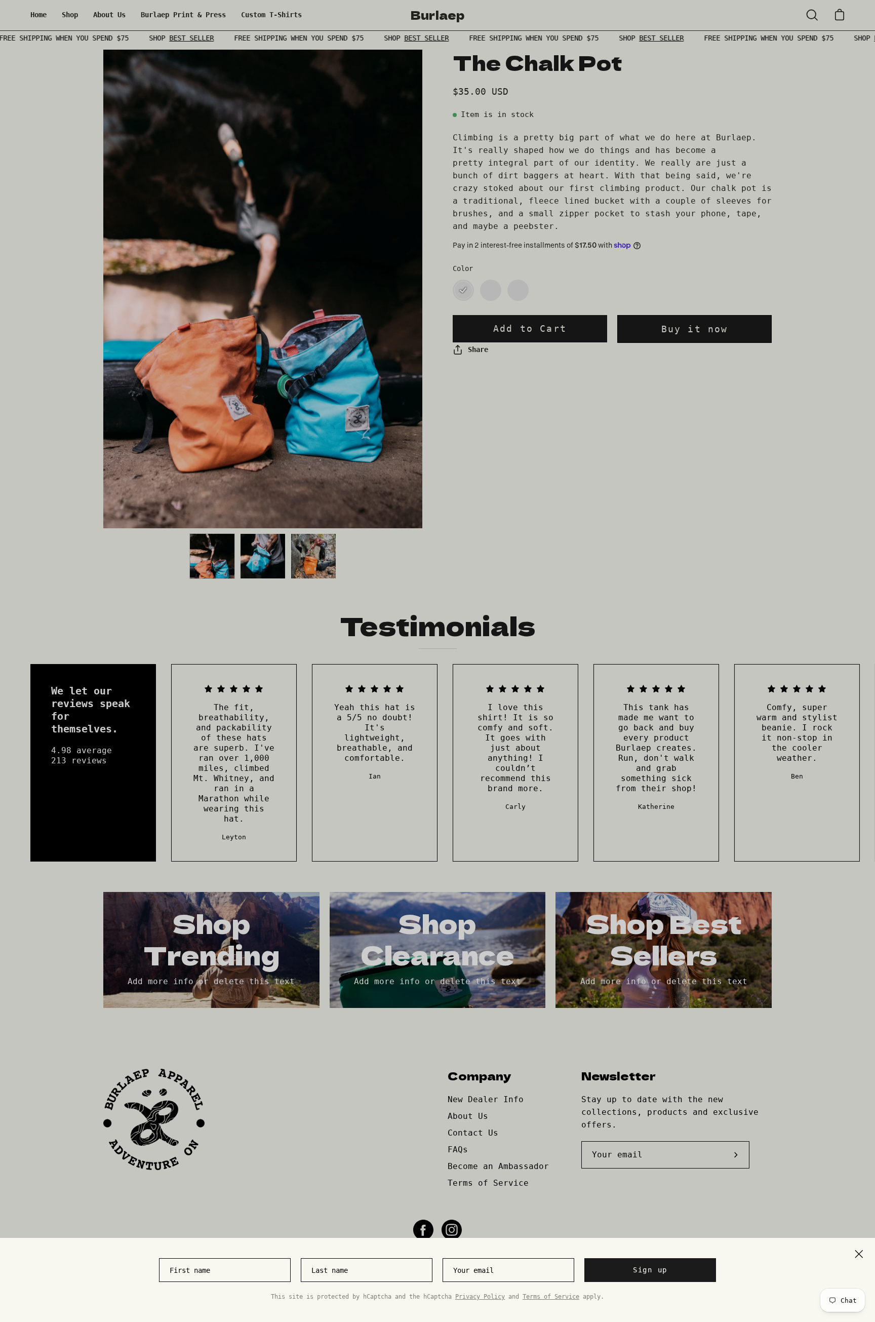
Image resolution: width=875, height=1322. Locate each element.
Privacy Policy (480, 1296)
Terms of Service (551, 1296)
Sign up (650, 1270)
